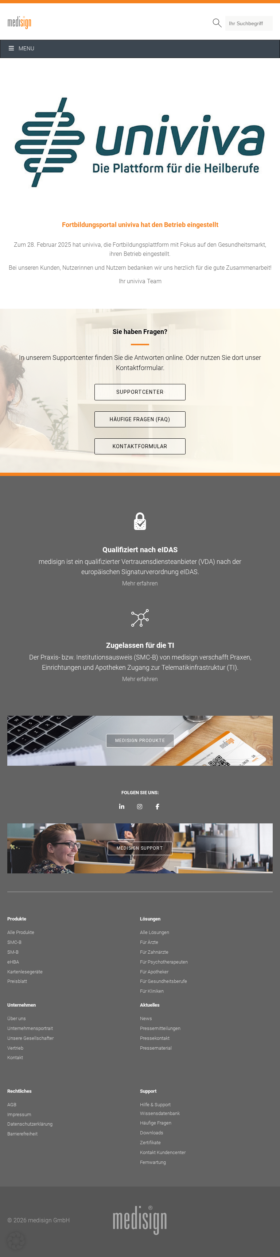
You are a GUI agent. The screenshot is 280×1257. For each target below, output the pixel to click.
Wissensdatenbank (160, 1113)
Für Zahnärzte (154, 952)
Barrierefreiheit (22, 1134)
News (146, 1018)
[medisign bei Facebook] (157, 807)
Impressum (19, 1114)
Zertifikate (150, 1142)
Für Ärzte (149, 942)
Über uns (16, 1018)
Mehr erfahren (140, 583)
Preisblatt (17, 981)
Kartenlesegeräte (25, 972)
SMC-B (14, 942)
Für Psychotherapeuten (164, 962)
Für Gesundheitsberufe (163, 981)
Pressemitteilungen (160, 1028)
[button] (16, 1241)
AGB (11, 1104)
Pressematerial (156, 1048)
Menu (26, 48)
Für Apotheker (154, 972)
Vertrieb (15, 1048)
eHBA (13, 962)
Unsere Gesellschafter (30, 1038)
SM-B (13, 952)
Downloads (151, 1132)
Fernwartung (153, 1162)
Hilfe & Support (155, 1104)
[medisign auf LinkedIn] (122, 807)
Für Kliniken (152, 991)
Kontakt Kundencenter (163, 1152)
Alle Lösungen (154, 932)
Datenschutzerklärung (29, 1124)
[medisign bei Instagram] (140, 807)
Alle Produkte (20, 932)
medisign (37, 23)
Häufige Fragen (155, 1123)
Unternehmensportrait (30, 1028)
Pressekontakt (155, 1038)
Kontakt (15, 1057)
